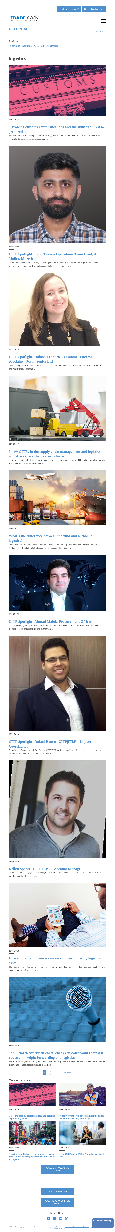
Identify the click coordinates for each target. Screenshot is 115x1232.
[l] (20, 29)
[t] (10, 29)
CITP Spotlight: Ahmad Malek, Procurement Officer (50, 621)
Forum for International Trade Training (77, 1227)
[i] (25, 29)
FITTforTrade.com (57, 1191)
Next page (66, 1073)
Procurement (14, 46)
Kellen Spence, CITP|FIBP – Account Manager (45, 869)
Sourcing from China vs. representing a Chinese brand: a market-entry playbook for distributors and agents (32, 1157)
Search (103, 31)
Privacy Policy (60, 1228)
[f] (15, 29)
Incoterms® (27, 46)
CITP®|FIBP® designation (46, 46)
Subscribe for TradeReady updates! (57, 1169)
